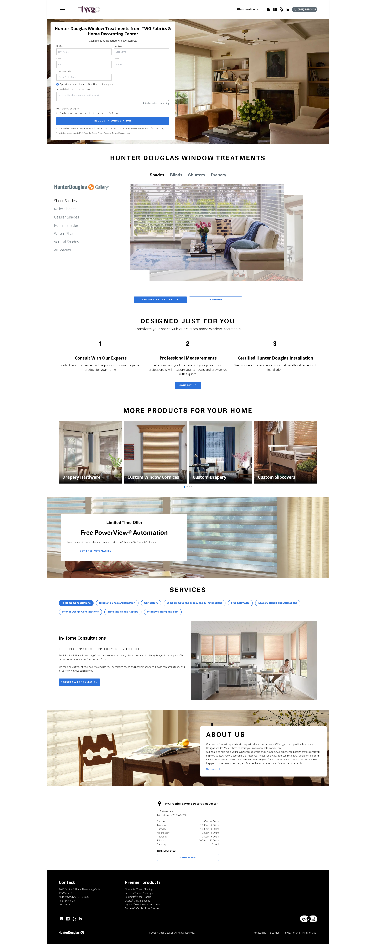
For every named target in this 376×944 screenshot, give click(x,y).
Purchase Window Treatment (74, 113)
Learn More (216, 300)
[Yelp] (281, 9)
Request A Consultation (160, 300)
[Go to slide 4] (191, 486)
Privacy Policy (103, 133)
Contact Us (188, 386)
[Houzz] (288, 9)
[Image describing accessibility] (308, 918)
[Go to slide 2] (187, 486)
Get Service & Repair (107, 113)
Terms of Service (118, 133)
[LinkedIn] (275, 9)
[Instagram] (268, 9)
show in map (188, 857)
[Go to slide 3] (189, 486)
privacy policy (159, 128)
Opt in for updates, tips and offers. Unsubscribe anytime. (87, 84)
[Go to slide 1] (184, 487)
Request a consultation (79, 682)
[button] (62, 9)
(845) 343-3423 (166, 850)
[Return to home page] (119, 9)
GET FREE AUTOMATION (95, 551)
